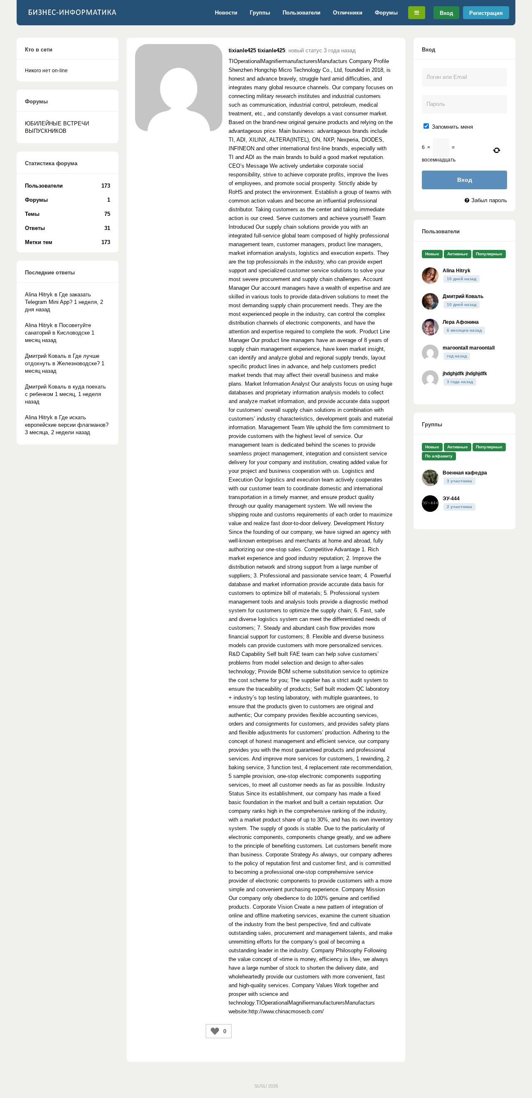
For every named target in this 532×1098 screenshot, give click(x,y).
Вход (446, 13)
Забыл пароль (489, 200)
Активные (457, 254)
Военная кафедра (465, 473)
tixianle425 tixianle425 (257, 50)
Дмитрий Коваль (463, 296)
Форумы (386, 13)
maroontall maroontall (469, 348)
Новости (226, 13)
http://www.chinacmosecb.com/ (286, 1011)
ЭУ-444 (451, 498)
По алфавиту (439, 456)
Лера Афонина (461, 322)
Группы (260, 13)
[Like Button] (215, 1031)
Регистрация (486, 13)
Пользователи (301, 13)
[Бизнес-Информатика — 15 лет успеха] (73, 16)
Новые (432, 254)
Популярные (489, 254)
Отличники (347, 13)
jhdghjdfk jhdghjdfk (465, 374)
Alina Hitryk (456, 271)
